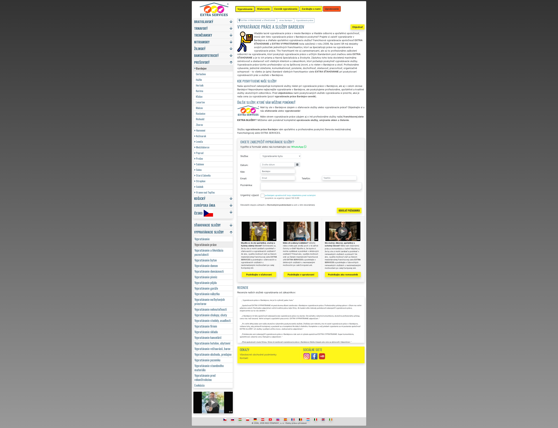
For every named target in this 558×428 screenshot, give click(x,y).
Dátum (244, 165)
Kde (242, 171)
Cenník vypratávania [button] (285, 8)
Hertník (199, 85)
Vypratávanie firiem (205, 326)
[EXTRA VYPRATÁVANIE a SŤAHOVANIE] (214, 9)
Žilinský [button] (199, 48)
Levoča (199, 141)
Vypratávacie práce (205, 244)
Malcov (199, 108)
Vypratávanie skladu (206, 331)
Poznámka (246, 185)
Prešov (199, 158)
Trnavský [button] (201, 28)
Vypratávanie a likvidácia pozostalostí (208, 252)
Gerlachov (201, 74)
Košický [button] (199, 198)
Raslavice (200, 113)
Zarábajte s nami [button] (311, 8)
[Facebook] (314, 356)
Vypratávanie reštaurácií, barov (212, 348)
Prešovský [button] (202, 62)
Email (243, 178)
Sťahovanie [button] (263, 8)
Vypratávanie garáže (206, 288)
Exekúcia (199, 385)
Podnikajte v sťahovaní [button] (259, 274)
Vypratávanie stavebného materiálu (209, 367)
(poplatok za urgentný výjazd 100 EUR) (282, 198)
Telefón (306, 178)
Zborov (199, 125)
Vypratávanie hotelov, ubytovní (212, 343)
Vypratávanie (202, 238)
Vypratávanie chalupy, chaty (210, 314)
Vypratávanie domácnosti (209, 271)
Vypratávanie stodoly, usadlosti (212, 320)
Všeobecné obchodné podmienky (258, 354)
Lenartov (200, 102)
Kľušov (199, 96)
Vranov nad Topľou (205, 192)
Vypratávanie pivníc (205, 276)
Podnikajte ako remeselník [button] (343, 274)
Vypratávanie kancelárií (207, 337)
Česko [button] (198, 213)
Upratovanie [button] (332, 8)
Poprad (199, 153)
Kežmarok (201, 136)
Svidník (199, 187)
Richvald (200, 119)
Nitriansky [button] (202, 41)
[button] (213, 225)
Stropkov (200, 181)
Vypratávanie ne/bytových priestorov (209, 301)
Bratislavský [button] (203, 21)
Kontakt (244, 358)
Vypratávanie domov (206, 265)
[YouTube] (322, 356)
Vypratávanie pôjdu (205, 282)
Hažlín (199, 80)
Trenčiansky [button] (203, 35)
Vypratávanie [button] (245, 9)
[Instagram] (306, 356)
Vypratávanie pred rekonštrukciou (204, 377)
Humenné (200, 130)
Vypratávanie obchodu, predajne (212, 354)
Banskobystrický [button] (206, 55)
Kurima (199, 91)
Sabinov (200, 164)
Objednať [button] (357, 27)
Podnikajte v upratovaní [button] (301, 274)
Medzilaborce (202, 147)
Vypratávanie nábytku (207, 293)
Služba (244, 156)
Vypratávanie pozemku (207, 359)
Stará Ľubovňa (203, 175)
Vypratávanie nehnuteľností (210, 309)
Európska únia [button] (204, 205)
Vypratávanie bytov (205, 260)
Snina (199, 170)
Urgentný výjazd (249, 195)
